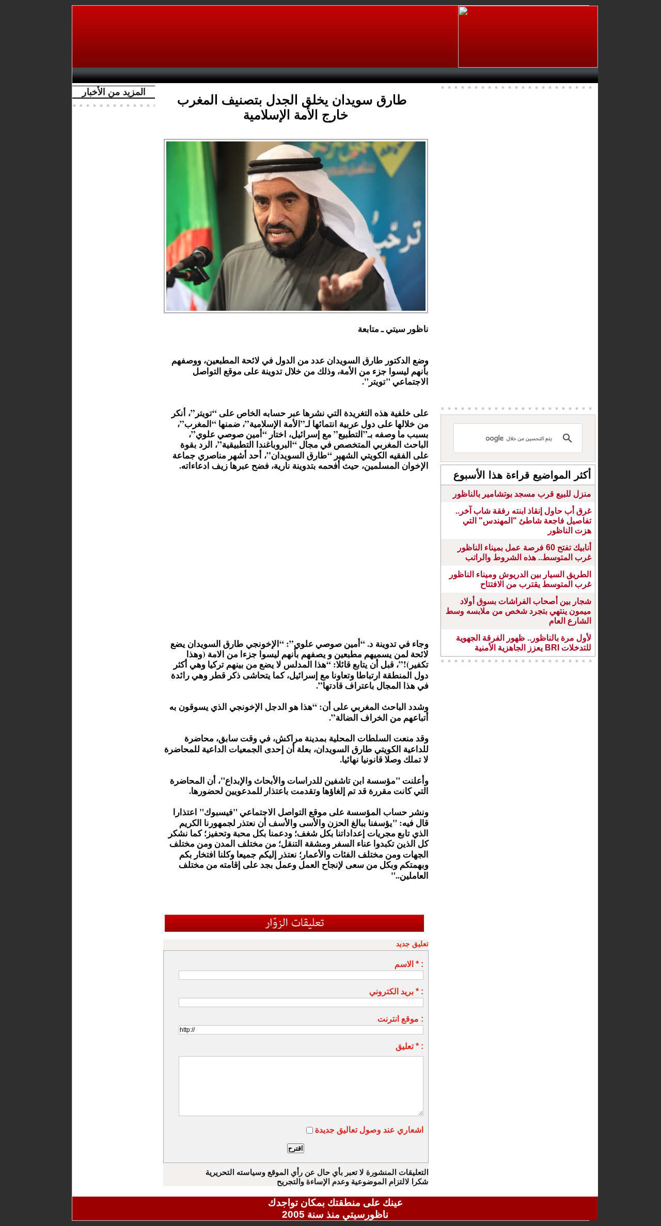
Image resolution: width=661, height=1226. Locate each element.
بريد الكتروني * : (396, 991)
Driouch (488, 75)
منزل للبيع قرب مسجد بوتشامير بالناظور (522, 493)
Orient (397, 75)
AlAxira (148, 75)
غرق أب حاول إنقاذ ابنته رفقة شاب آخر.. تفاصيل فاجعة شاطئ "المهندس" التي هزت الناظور (523, 520)
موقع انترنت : (400, 1018)
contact (107, 75)
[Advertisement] (266, 36)
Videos (273, 75)
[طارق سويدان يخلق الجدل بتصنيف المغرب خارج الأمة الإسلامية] (296, 142)
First (575, 75)
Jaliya (317, 75)
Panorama (221, 75)
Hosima (440, 75)
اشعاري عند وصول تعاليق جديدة (369, 1129)
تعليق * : (409, 1046)
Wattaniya (357, 75)
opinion (181, 75)
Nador (531, 75)
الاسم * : (409, 964)
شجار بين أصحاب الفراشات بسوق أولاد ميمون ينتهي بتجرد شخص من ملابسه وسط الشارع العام (518, 611)
